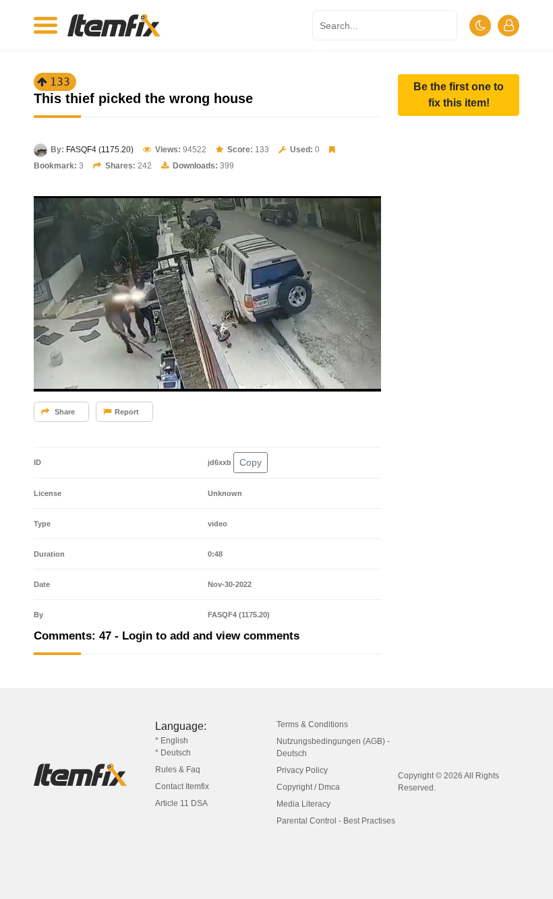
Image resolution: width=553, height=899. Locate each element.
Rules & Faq (177, 769)
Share (64, 412)
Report (127, 412)
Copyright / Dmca (308, 787)
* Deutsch (173, 752)
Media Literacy (303, 804)
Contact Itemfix (182, 786)
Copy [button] (250, 462)
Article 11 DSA (181, 803)
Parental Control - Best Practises (335, 821)
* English (171, 740)
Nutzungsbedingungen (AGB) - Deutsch (333, 747)
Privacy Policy (302, 770)
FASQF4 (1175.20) (100, 149)
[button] (458, 95)
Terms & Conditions (312, 724)
